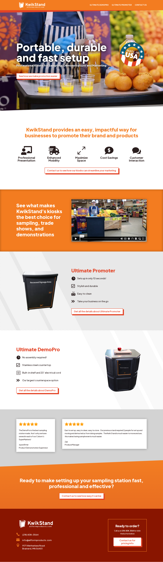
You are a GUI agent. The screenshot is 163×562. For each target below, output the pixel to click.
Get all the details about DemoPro (37, 390)
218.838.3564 (128, 531)
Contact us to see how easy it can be (81, 495)
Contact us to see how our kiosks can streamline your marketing (81, 170)
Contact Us (141, 5)
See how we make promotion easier (38, 76)
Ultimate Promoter (122, 5)
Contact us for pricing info (127, 542)
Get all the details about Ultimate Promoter (97, 311)
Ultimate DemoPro (99, 5)
